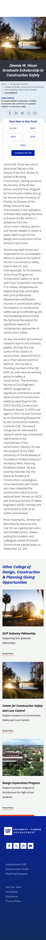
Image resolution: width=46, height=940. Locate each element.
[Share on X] (29, 113)
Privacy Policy (13, 901)
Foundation (12, 891)
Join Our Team (13, 887)
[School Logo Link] (22, 831)
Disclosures (12, 896)
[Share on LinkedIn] (17, 113)
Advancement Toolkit (17, 869)
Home (4, 84)
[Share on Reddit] (23, 113)
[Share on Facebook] (10, 113)
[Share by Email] (35, 113)
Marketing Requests (16, 873)
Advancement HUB (16, 864)
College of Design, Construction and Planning (24, 87)
